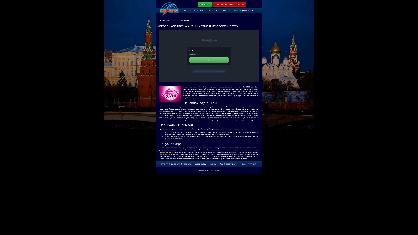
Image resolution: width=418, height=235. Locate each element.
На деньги (220, 11)
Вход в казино (205, 4)
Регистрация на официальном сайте (230, 4)
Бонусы (229, 11)
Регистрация (239, 11)
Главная (164, 164)
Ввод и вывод (200, 164)
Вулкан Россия (190, 11)
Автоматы (187, 164)
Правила (253, 164)
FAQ (221, 164)
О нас (244, 164)
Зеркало (213, 164)
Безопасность (232, 164)
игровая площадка (166, 152)
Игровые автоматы (205, 11)
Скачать (250, 11)
